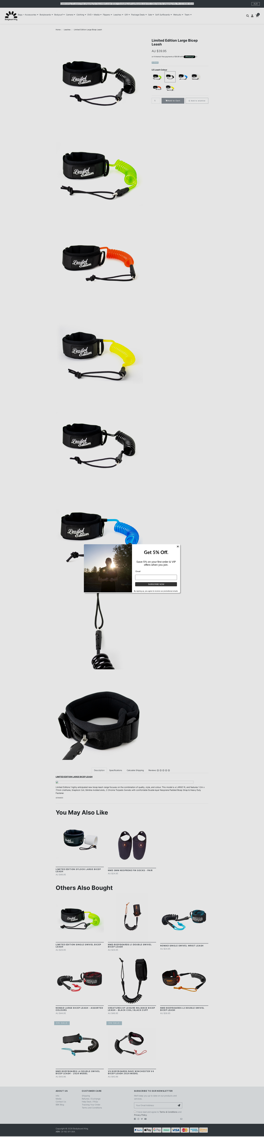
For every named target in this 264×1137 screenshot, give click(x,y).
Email (138, 571)
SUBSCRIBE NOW (156, 584)
